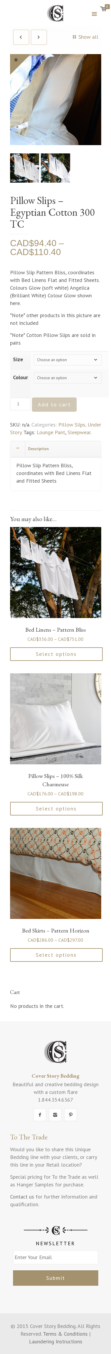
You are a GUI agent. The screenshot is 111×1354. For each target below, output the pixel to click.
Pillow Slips (71, 424)
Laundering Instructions (55, 1341)
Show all (88, 36)
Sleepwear (79, 432)
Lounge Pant (51, 432)
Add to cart (54, 404)
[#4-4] (55, 169)
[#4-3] (24, 169)
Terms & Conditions (65, 1333)
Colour (20, 377)
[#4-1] (55, 101)
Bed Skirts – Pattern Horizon (55, 930)
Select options (56, 654)
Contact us (22, 1196)
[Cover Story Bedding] (55, 13)
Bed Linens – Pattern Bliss (55, 629)
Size (18, 359)
